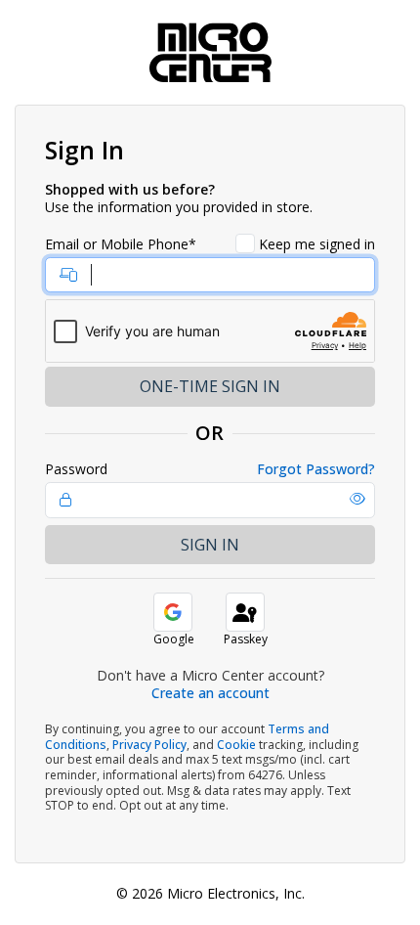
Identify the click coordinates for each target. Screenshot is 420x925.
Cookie (236, 744)
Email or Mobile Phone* (120, 244)
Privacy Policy (149, 744)
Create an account (210, 692)
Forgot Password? (316, 469)
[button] (357, 499)
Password (76, 469)
